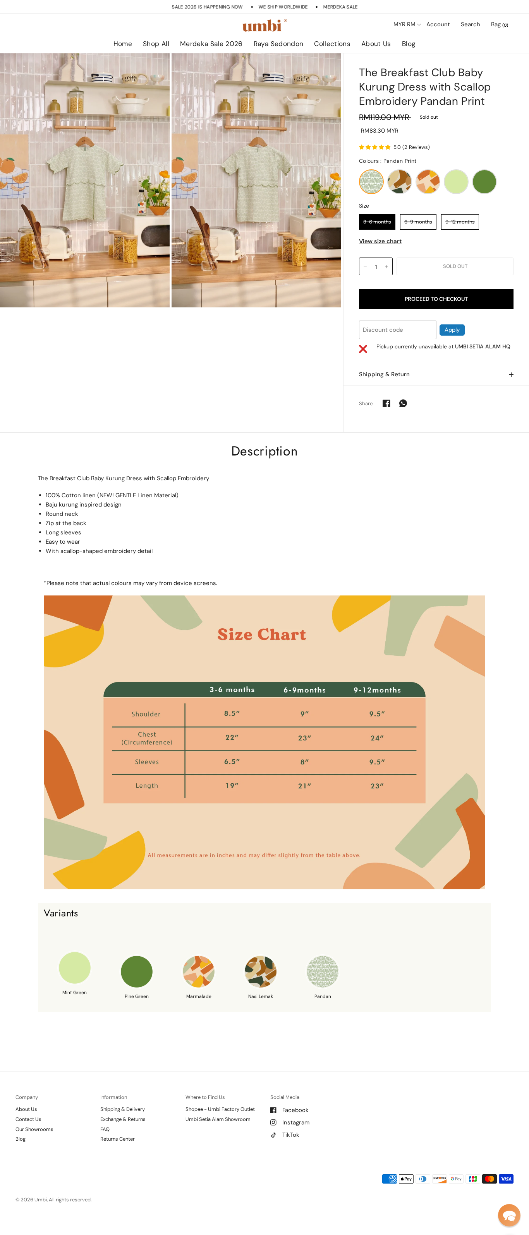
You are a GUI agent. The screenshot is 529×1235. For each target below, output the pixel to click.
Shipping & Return (384, 374)
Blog (409, 43)
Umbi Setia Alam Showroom (218, 1119)
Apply (452, 330)
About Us (376, 43)
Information (113, 1097)
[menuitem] (122, 44)
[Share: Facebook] (386, 403)
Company (26, 1097)
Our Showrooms (34, 1129)
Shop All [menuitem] (197, 65)
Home (122, 43)
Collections (332, 43)
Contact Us (28, 1119)
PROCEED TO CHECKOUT (436, 298)
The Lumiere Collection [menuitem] (355, 65)
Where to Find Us (205, 1097)
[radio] (371, 181)
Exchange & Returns (123, 1119)
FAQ (105, 1129)
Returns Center (117, 1139)
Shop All (156, 43)
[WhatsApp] (403, 403)
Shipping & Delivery (122, 1109)
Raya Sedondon (279, 43)
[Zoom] (85, 180)
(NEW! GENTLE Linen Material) (138, 495)
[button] (509, 1215)
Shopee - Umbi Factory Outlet (220, 1109)
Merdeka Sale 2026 (211, 43)
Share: (366, 403)
